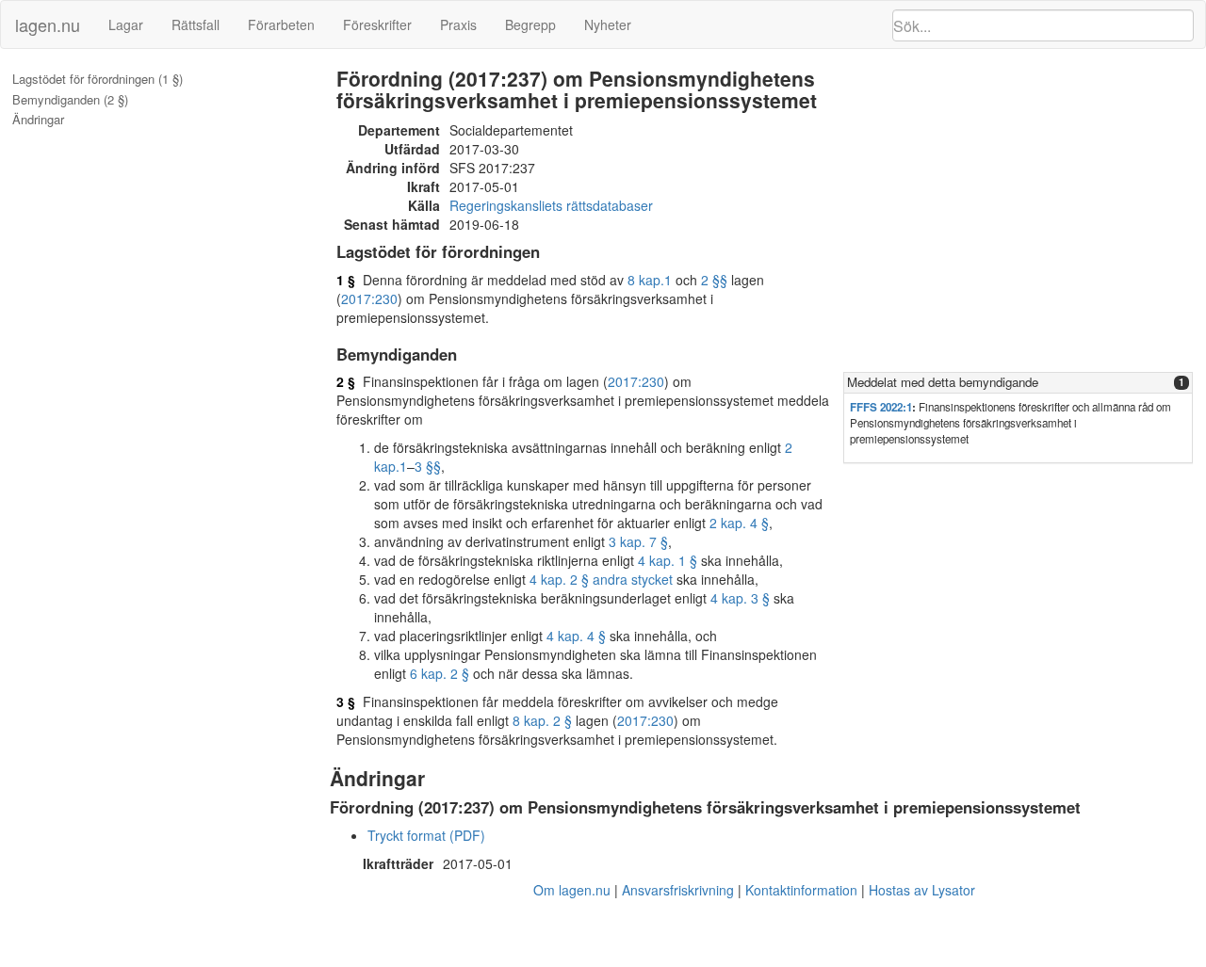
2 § (345, 381)
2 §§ (714, 279)
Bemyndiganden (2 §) (70, 99)
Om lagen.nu (572, 889)
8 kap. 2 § (542, 720)
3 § (345, 701)
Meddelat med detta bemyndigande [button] (942, 382)
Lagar (125, 24)
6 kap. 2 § (439, 673)
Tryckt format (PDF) (426, 835)
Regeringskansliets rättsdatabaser (551, 205)
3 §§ (428, 466)
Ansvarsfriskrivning (678, 889)
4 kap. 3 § (740, 597)
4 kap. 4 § (576, 635)
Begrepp (530, 24)
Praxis (458, 24)
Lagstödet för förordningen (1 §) (97, 79)
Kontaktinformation (801, 889)
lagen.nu (47, 24)
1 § (345, 279)
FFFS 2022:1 (881, 407)
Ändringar (38, 119)
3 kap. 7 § (638, 541)
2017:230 (369, 298)
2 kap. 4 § (739, 522)
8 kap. (645, 279)
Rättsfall (195, 24)
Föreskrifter (377, 24)
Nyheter (607, 24)
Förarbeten (281, 24)
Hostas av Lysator (922, 889)
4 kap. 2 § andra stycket (601, 579)
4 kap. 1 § (667, 560)
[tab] (1018, 383)
